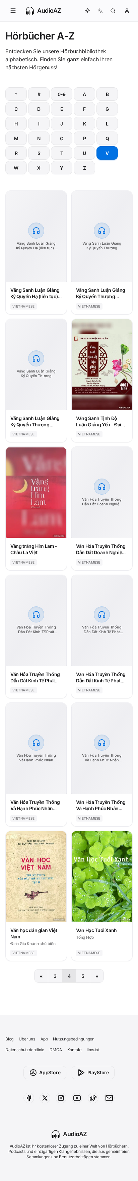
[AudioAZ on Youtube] (77, 1098)
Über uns (27, 1038)
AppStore (50, 1072)
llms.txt (93, 1049)
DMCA (56, 1049)
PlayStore (98, 1072)
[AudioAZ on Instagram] (61, 1098)
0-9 (62, 94)
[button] (13, 10)
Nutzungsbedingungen (73, 1038)
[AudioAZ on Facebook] (28, 1098)
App (44, 1038)
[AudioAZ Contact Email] (109, 1098)
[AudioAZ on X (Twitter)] (45, 1098)
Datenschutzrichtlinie (24, 1049)
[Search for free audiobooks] (113, 10)
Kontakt (74, 1049)
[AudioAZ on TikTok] (93, 1098)
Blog (9, 1038)
